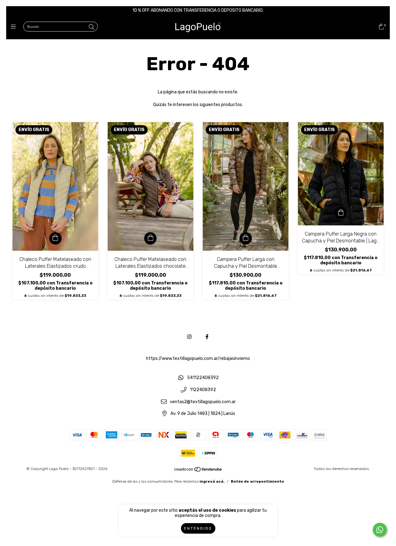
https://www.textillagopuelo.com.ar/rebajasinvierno (198, 358)
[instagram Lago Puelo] (189, 336)
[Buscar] (91, 27)
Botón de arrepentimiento (257, 481)
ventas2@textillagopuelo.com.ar (203, 401)
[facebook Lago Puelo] (207, 336)
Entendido (198, 528)
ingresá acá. (212, 481)
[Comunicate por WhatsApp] (380, 530)
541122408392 (203, 378)
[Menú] (14, 27)
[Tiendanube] (198, 471)
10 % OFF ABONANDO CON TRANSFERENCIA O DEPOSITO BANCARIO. (198, 10)
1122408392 (203, 389)
